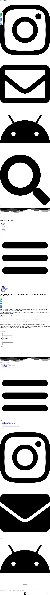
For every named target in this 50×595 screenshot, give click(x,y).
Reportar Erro (2, 331)
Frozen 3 (13, 312)
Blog (3, 224)
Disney (3, 225)
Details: (4, 341)
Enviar (1, 346)
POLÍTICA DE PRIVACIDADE (8, 365)
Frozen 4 (17, 312)
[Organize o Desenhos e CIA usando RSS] (25, 585)
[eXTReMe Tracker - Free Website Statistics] (25, 594)
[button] (25, 257)
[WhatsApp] (25, 299)
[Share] (25, 307)
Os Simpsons (5, 226)
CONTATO (4, 366)
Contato (3, 230)
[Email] (25, 305)
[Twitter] (25, 301)
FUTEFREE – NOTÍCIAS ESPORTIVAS (10, 367)
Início (3, 223)
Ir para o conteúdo (3, 0)
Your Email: (5, 338)
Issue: (3, 333)
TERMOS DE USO (6, 364)
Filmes (3, 229)
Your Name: (5, 336)
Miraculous (4, 227)
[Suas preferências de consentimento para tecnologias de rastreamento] (48, 593)
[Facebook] (25, 303)
